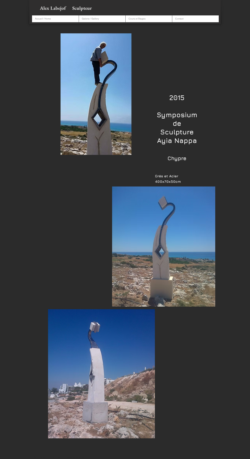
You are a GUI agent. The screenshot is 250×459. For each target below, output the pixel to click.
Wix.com (80, 457)
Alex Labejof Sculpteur (66, 8)
